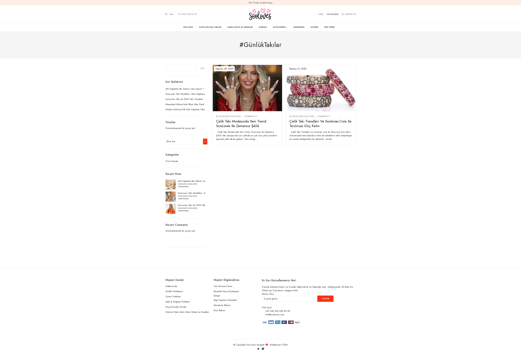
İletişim (314, 27)
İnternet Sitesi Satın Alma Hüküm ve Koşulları (187, 312)
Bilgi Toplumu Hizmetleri (225, 300)
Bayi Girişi (330, 27)
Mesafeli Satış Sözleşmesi (226, 291)
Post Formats (172, 161)
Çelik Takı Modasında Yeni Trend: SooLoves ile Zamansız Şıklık (241, 123)
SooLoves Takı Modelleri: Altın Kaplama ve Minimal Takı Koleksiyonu (186, 94)
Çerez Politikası (173, 296)
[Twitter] (258, 349)
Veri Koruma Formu (223, 286)
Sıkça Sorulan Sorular (176, 306)
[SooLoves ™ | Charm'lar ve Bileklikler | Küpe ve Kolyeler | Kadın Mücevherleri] (260, 14)
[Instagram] (263, 349)
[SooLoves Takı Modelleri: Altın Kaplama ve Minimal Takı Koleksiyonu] (171, 197)
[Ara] (205, 141)
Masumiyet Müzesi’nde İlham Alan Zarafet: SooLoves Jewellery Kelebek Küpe (186, 104)
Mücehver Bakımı (222, 305)
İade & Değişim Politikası (178, 301)
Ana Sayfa (188, 27)
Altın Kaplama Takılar (210, 27)
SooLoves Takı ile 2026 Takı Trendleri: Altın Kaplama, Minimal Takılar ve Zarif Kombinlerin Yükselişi (186, 99)
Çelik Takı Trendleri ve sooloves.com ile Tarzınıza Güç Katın (320, 123)
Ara (202, 68)
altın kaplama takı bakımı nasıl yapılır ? (185, 88)
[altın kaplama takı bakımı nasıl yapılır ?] (171, 184)
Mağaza (263, 27)
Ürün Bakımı (219, 310)
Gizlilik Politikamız (174, 291)
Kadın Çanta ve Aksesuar (240, 27)
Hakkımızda (299, 27)
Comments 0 (250, 116)
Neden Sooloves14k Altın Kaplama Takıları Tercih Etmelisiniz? (186, 109)
